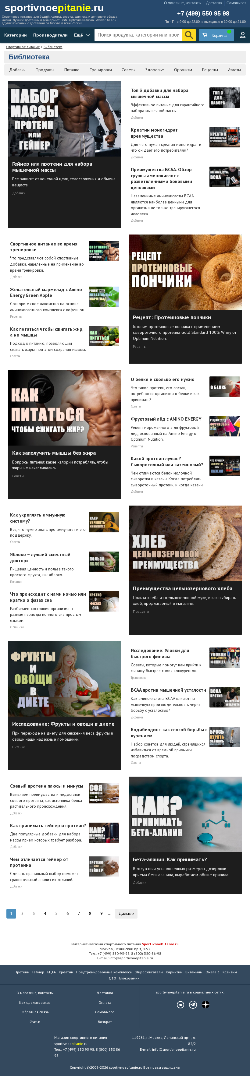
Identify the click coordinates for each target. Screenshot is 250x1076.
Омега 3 (212, 972)
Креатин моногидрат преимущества (166, 140)
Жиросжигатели (149, 972)
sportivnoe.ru (54, 7)
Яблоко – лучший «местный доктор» (42, 564)
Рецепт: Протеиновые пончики (184, 327)
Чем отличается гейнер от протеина (44, 869)
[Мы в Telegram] (190, 1004)
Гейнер (38, 972)
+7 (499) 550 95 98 (203, 14)
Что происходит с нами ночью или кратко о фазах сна (48, 607)
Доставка (214, 3)
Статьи (35, 1021)
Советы (128, 69)
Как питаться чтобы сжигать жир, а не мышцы (48, 339)
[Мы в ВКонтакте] (177, 1004)
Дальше (126, 913)
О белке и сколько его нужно (165, 389)
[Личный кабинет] (242, 35)
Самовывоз (236, 3)
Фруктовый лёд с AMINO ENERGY (166, 429)
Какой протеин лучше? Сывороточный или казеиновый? (167, 471)
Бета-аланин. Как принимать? (181, 866)
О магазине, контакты (183, 3)
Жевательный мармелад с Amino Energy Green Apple (47, 299)
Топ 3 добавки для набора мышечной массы (168, 100)
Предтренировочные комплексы (104, 972)
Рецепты (210, 69)
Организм (183, 69)
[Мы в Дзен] (202, 1004)
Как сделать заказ (35, 1002)
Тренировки (101, 69)
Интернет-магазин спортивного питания (125, 943)
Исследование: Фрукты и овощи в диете (63, 731)
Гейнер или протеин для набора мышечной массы (64, 174)
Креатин (66, 972)
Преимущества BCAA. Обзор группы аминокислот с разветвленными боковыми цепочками (165, 191)
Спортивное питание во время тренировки (47, 257)
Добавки (17, 69)
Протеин (22, 972)
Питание (72, 69)
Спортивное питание (23, 46)
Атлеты (234, 69)
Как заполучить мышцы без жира (60, 460)
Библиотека (53, 46)
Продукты (45, 69)
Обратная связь (35, 1012)
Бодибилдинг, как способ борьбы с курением (169, 742)
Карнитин (174, 972)
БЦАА (51, 972)
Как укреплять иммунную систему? (48, 525)
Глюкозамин (129, 978)
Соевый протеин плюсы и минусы (46, 796)
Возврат (105, 1021)
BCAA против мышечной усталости (168, 700)
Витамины (193, 972)
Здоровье (154, 69)
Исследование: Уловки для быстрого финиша (166, 660)
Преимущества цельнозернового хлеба (184, 595)
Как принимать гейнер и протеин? (48, 832)
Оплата (104, 1002)
